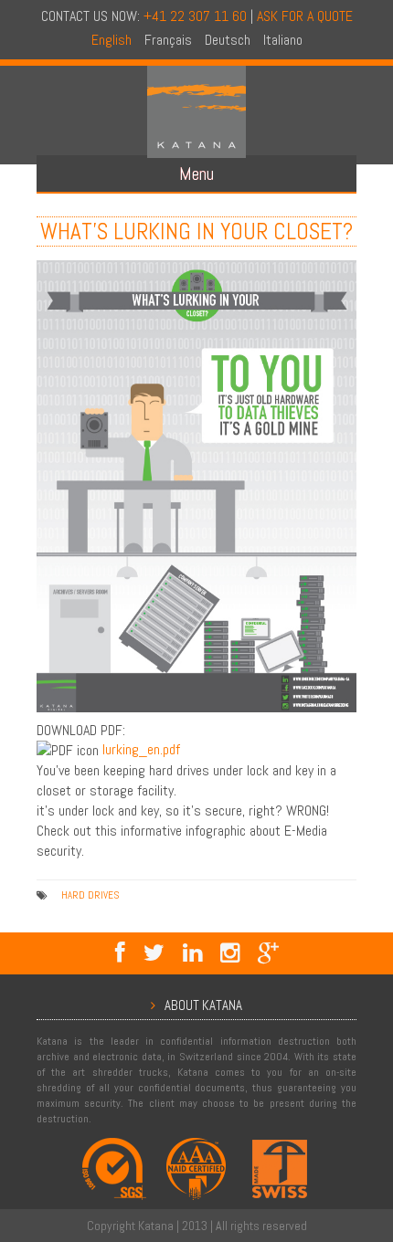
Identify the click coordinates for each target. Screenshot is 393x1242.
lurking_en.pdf (141, 749)
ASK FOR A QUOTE (305, 16)
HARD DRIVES (90, 895)
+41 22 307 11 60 (195, 16)
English (111, 39)
